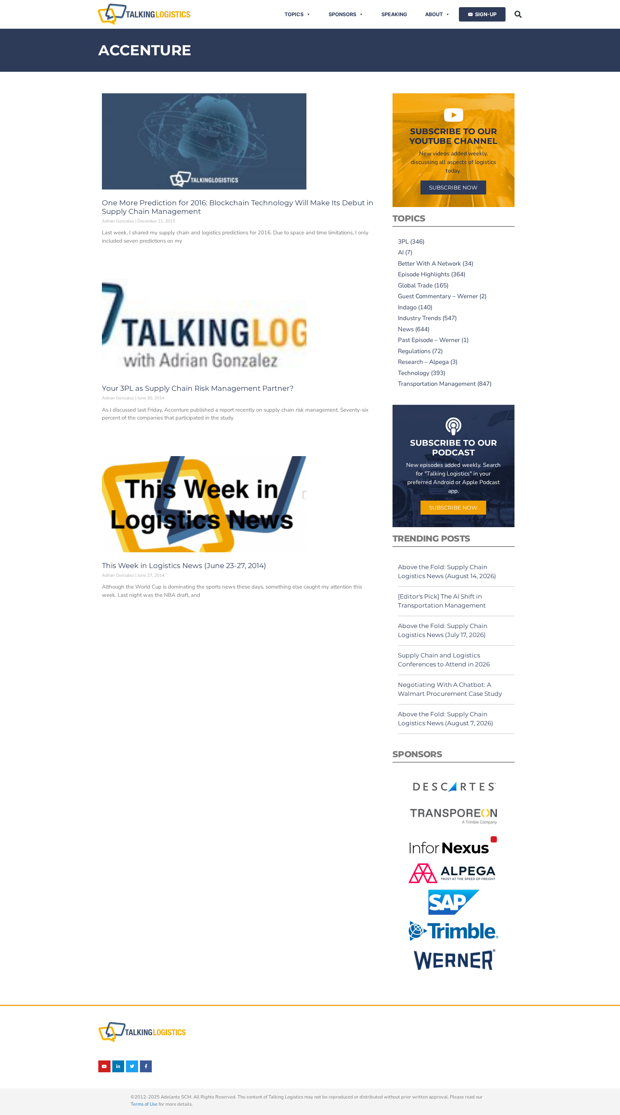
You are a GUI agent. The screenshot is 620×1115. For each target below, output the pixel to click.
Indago (407, 307)
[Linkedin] (118, 1066)
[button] (518, 14)
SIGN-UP (486, 14)
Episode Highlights (424, 274)
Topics (294, 14)
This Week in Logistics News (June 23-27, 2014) (184, 565)
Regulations (414, 351)
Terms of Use (144, 1104)
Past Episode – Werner (429, 340)
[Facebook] (146, 1066)
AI (401, 252)
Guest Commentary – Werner (438, 296)
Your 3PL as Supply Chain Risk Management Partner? (197, 388)
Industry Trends (419, 318)
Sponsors (342, 14)
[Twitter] (132, 1066)
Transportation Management (437, 384)
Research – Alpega (423, 362)
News (406, 329)
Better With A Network (429, 263)
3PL (403, 242)
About (434, 14)
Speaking (394, 14)
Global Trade (415, 285)
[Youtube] (104, 1066)
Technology (413, 373)
